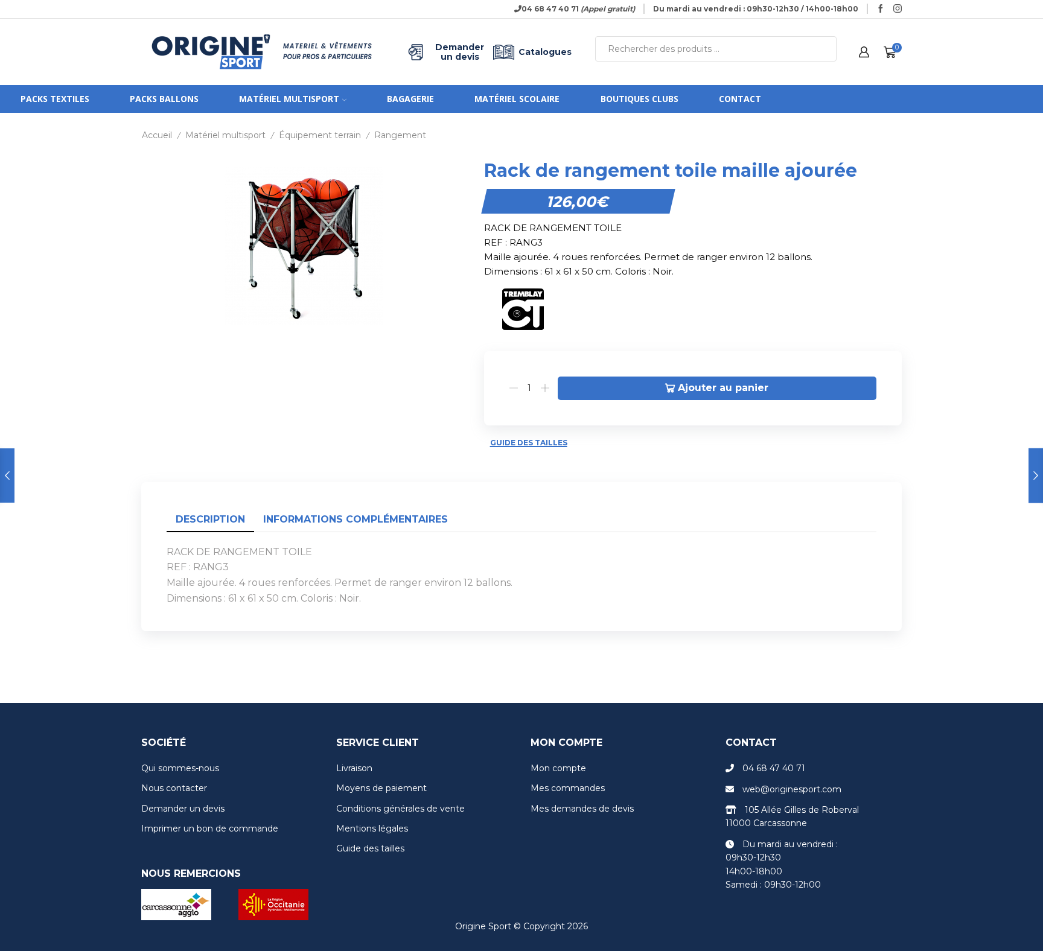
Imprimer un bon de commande (209, 828)
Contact (740, 98)
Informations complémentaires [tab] (355, 519)
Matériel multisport (289, 98)
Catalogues (545, 51)
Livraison (354, 768)
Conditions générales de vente (400, 808)
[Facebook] (880, 9)
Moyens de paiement (381, 788)
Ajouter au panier (723, 387)
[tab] (210, 519)
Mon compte (558, 768)
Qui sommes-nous (180, 768)
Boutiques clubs (639, 98)
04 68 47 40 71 (773, 768)
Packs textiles (55, 98)
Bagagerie (410, 98)
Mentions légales (372, 828)
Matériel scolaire (517, 98)
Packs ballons (164, 98)
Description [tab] (210, 519)
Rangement (400, 135)
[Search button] (824, 49)
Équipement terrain (320, 135)
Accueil (157, 135)
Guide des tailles (528, 442)
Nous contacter (174, 788)
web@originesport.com (791, 789)
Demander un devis (459, 52)
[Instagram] (897, 9)
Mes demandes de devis (582, 808)
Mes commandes (568, 788)
